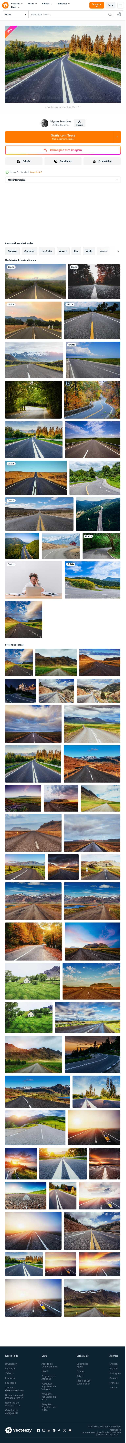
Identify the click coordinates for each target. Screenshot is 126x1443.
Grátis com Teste (63, 136)
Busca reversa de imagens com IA (14, 1395)
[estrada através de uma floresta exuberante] (101, 544)
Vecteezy (10, 1366)
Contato (79, 1369)
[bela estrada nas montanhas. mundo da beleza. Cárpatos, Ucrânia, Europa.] (56, 689)
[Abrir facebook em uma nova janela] (38, 1428)
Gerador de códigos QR (11, 1410)
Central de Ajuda (81, 1363)
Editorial (62, 3)
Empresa (10, 1376)
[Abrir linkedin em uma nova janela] (49, 1428)
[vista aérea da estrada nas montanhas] (98, 512)
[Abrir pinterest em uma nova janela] (54, 1428)
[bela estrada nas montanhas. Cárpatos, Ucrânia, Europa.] (25, 1194)
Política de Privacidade (107, 1430)
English (111, 1362)
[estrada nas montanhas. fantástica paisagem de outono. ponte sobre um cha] (92, 762)
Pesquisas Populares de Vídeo (48, 1405)
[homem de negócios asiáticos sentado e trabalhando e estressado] (33, 578)
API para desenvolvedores (14, 1387)
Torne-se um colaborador (82, 1381)
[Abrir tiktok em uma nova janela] (59, 1428)
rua (76, 249)
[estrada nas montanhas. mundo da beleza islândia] (56, 661)
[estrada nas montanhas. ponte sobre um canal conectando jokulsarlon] (23, 618)
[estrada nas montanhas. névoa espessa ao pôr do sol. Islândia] (94, 1126)
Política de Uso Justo (105, 1432)
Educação (10, 1381)
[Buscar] (110, 14)
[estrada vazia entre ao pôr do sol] (33, 318)
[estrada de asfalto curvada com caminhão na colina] (94, 476)
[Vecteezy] (5, 5)
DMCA (44, 1369)
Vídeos (46, 3)
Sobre (78, 1374)
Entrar (110, 5)
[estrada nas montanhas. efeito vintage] (104, 1162)
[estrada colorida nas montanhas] (62, 1194)
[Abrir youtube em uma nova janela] (70, 1428)
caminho (29, 249)
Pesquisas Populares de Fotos (48, 1395)
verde (89, 249)
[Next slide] (113, 249)
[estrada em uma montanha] (92, 578)
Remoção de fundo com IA (12, 1402)
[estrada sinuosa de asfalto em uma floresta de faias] (33, 398)
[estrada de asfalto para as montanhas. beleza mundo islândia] (99, 661)
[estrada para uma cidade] (35, 279)
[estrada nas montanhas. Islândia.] (100, 865)
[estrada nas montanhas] (34, 438)
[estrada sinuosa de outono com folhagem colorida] (92, 398)
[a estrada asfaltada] (92, 438)
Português (112, 1371)
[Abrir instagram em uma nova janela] (43, 1428)
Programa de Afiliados (48, 1376)
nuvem (103, 249)
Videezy (9, 1371)
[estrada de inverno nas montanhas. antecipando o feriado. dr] (99, 1194)
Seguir (79, 125)
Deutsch (111, 1376)
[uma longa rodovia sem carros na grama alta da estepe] (93, 358)
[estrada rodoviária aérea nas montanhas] (22, 544)
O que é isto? (36, 172)
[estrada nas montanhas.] (33, 762)
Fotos (31, 3)
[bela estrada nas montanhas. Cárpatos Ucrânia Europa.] (33, 940)
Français (111, 1381)
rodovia (12, 249)
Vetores (15, 3)
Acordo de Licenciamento (49, 1363)
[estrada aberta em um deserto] (39, 512)
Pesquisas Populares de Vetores (48, 1384)
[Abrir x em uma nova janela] (64, 1428)
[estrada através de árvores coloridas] (94, 279)
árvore (63, 249)
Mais (13, 7)
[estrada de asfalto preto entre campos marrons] (36, 476)
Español (111, 1366)
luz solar (47, 249)
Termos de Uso (86, 1430)
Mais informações (16, 178)
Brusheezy (11, 1362)
